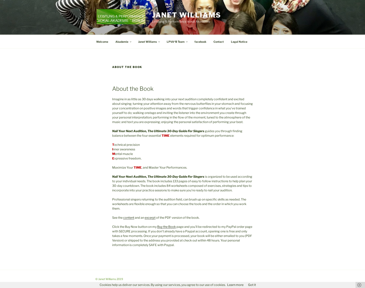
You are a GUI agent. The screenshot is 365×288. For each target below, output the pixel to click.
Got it (252, 285)
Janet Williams (186, 15)
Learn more (235, 285)
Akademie (121, 41)
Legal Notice (239, 41)
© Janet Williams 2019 (109, 279)
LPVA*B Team (176, 41)
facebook (200, 41)
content (128, 217)
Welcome (102, 41)
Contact (218, 41)
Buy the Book (166, 227)
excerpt (150, 217)
